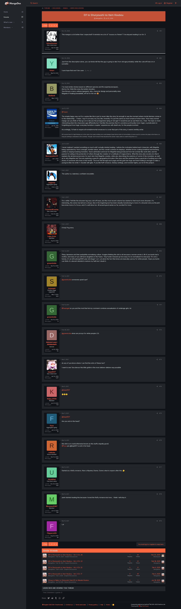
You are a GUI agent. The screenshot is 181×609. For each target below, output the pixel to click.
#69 (160, 251)
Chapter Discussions (71, 556)
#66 (160, 170)
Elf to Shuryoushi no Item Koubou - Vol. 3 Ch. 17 (65, 574)
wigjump (51, 183)
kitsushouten (52, 43)
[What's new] (176, 3)
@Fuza (64, 446)
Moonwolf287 (51, 506)
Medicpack (156, 556)
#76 (160, 440)
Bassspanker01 (52, 156)
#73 (160, 359)
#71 (161, 304)
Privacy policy (93, 604)
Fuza (52, 426)
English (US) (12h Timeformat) (53, 604)
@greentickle (66, 280)
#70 (160, 276)
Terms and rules (80, 604)
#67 (160, 197)
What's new (8, 22)
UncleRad (52, 479)
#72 (160, 330)
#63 (160, 83)
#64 (160, 108)
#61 (161, 31)
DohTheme (145, 606)
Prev (45, 25)
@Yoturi (64, 112)
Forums (6, 17)
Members (7, 27)
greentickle (51, 263)
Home (6, 12)
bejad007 (52, 372)
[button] (14, 22)
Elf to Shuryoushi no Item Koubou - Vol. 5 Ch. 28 (65, 555)
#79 (160, 521)
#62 (160, 58)
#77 (160, 467)
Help (101, 604)
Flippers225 (52, 533)
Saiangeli (51, 288)
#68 (160, 224)
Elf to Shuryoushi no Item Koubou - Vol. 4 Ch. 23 (65, 561)
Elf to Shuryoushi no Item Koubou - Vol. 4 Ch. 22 (65, 567)
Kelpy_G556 (51, 399)
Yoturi (51, 70)
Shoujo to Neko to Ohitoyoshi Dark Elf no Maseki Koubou (68, 580)
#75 (160, 413)
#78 (160, 494)
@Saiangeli (65, 308)
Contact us (69, 604)
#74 (160, 386)
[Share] (157, 31)
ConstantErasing (51, 209)
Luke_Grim (52, 236)
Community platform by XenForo (148, 604)
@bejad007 (66, 390)
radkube (51, 452)
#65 (160, 144)
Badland (52, 96)
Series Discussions (70, 582)
